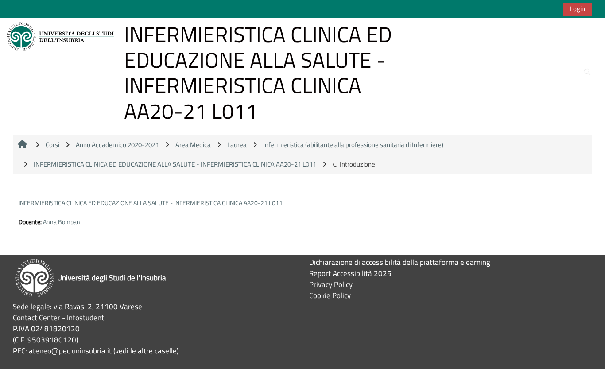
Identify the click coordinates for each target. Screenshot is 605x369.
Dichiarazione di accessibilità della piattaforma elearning (399, 262)
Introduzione (357, 164)
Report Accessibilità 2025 (350, 273)
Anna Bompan (61, 222)
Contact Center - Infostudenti (59, 317)
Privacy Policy (331, 284)
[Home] (61, 36)
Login (577, 9)
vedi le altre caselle (146, 350)
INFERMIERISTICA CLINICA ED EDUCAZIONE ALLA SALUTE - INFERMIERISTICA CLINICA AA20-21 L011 (151, 202)
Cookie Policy (330, 295)
